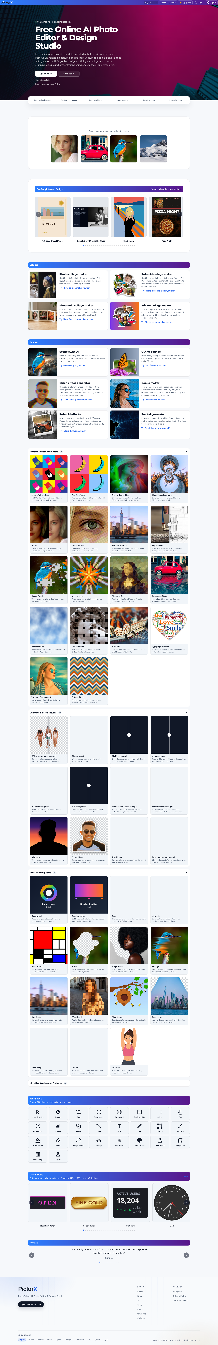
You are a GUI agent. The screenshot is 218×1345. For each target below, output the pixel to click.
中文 (89, 1340)
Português (68, 1340)
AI (138, 1300)
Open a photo (46, 73)
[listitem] (37, 1113)
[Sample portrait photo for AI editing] (94, 148)
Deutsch (31, 1340)
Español (58, 1340)
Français (40, 1340)
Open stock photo (42, 80)
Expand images (175, 100)
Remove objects (95, 100)
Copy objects (122, 100)
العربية (106, 1340)
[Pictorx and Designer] (7, 3)
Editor (140, 1291)
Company (177, 1291)
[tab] (83, 245)
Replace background (69, 100)
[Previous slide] (38, 214)
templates (141, 1314)
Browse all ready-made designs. (166, 189)
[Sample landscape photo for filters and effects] (123, 148)
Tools (139, 1305)
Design (185, 1176)
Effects (140, 1309)
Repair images (149, 100)
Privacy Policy (179, 1296)
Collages (141, 1318)
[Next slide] (179, 214)
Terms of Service (180, 1300)
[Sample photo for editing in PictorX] (64, 148)
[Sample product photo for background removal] (153, 148)
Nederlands (80, 1340)
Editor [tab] (163, 2)
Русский (97, 1340)
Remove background (42, 100)
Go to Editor (68, 73)
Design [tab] (172, 2)
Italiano (49, 1340)
